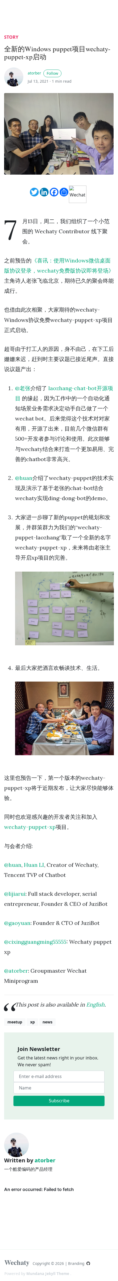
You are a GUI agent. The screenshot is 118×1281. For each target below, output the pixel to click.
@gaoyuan (17, 922)
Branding (76, 1263)
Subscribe (59, 1101)
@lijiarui (15, 893)
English (95, 1004)
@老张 (22, 388)
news (47, 1022)
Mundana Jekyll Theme (48, 1273)
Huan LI (34, 864)
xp (32, 1022)
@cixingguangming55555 (35, 941)
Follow (52, 73)
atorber (34, 73)
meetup (14, 1022)
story (11, 37)
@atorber (16, 970)
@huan (23, 477)
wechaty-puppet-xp (30, 826)
